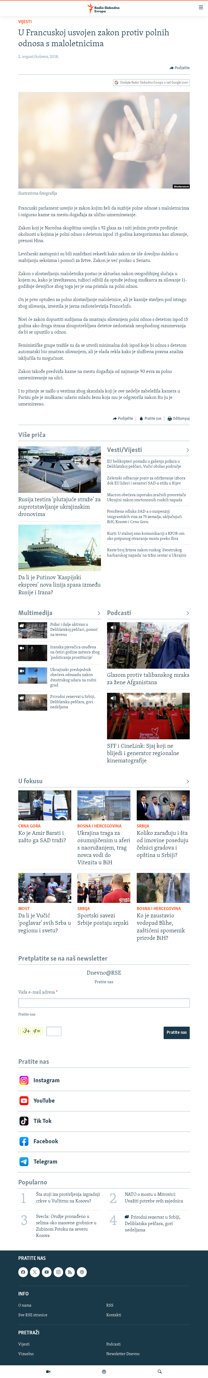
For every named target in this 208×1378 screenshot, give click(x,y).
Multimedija (35, 613)
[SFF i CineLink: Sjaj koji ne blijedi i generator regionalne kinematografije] (148, 716)
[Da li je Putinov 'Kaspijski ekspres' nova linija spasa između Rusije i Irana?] (59, 548)
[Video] (48, 1371)
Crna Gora (29, 826)
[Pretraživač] (159, 1371)
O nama (24, 1306)
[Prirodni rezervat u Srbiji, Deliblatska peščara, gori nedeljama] (32, 702)
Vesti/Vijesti (124, 450)
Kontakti (113, 1315)
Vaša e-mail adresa (38, 992)
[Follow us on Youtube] (46, 1272)
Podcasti (119, 613)
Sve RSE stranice (32, 1315)
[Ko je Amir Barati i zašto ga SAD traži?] (44, 805)
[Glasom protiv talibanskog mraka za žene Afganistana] (148, 645)
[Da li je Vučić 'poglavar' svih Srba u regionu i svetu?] (44, 888)
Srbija (143, 826)
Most (24, 909)
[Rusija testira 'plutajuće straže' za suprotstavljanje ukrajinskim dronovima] (59, 469)
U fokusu (30, 781)
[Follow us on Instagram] (58, 1272)
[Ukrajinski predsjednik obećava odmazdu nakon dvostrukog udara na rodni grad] (32, 675)
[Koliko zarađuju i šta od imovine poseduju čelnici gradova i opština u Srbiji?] (163, 805)
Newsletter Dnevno (123, 1354)
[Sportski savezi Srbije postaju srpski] (103, 888)
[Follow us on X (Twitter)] (35, 1272)
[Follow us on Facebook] (23, 1272)
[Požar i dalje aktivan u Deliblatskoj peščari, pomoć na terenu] (32, 630)
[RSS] (70, 1272)
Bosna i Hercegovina (99, 826)
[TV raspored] (81, 1272)
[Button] (180, 68)
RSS (109, 1306)
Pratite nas (177, 1032)
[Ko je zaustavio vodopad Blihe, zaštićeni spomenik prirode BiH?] (163, 888)
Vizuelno (26, 1354)
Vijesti (25, 22)
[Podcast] (104, 1371)
